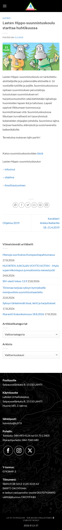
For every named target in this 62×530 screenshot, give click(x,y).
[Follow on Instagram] (19, 451)
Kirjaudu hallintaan (39, 517)
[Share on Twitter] (28, 205)
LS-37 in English (16, 517)
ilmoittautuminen (15, 185)
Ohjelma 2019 (11, 222)
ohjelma (9, 177)
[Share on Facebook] (21, 205)
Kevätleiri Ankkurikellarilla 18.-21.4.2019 (49, 223)
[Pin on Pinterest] (40, 205)
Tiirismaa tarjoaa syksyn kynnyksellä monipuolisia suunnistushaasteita (24, 290)
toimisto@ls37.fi (12, 423)
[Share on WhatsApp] (15, 205)
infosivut (10, 169)
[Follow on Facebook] (8, 451)
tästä (40, 153)
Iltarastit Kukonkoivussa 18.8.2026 (23, 314)
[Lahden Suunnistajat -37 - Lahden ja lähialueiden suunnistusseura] (31, 6)
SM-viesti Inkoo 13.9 (15, 281)
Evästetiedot (31, 520)
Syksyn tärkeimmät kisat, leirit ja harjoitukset (29, 303)
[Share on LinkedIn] (46, 205)
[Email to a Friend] (34, 205)
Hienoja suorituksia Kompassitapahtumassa (29, 254)
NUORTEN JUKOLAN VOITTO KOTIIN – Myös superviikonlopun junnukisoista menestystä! (31, 268)
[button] (5, 6)
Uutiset (7, 18)
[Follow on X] (30, 451)
